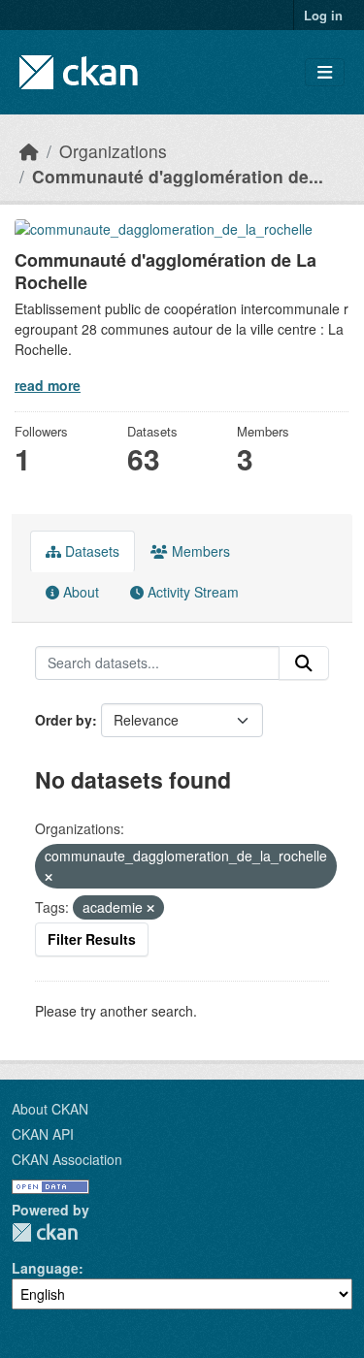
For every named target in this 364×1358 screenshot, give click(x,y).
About (79, 591)
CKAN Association (67, 1159)
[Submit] (304, 663)
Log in (323, 15)
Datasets (90, 551)
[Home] (29, 151)
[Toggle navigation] (325, 72)
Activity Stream (191, 591)
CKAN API (43, 1134)
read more (48, 385)
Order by (63, 719)
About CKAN (50, 1108)
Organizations (113, 151)
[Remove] (48, 877)
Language (45, 1267)
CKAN (45, 1232)
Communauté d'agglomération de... (177, 176)
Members (199, 551)
